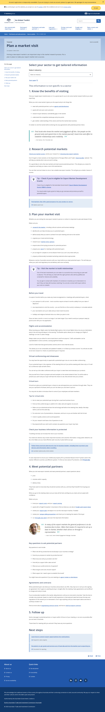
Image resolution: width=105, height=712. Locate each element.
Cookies (32, 676)
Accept (96, 8)
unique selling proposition (48, 514)
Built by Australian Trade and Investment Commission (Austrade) (23, 702)
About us (8, 668)
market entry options (47, 242)
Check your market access (37, 154)
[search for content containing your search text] (98, 21)
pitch (42, 249)
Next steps (7, 86)
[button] (103, 1)
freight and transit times (83, 507)
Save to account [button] (93, 42)
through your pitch (41, 518)
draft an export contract (73, 605)
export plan (43, 510)
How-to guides (31, 34)
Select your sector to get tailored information (12, 68)
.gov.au (10, 13)
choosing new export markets (69, 154)
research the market (39, 227)
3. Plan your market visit (10, 77)
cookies (40, 7)
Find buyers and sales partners (17, 34)
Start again (32, 80)
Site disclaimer (34, 668)
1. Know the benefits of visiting (12, 72)
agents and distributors (61, 106)
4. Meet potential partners (10, 80)
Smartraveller (80, 158)
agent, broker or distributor (69, 577)
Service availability (11, 680)
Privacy (8, 676)
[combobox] (86, 21)
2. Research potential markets (11, 75)
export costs (43, 503)
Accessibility (33, 672)
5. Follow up (7, 83)
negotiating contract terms (49, 605)
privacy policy (67, 7)
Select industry (35, 70)
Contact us (9, 672)
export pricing (57, 503)
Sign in (90, 13)
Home (6, 34)
